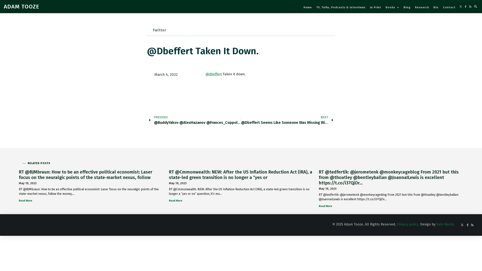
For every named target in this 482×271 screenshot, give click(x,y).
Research (422, 7)
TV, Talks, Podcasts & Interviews (340, 7)
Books (390, 7)
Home (308, 7)
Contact (449, 7)
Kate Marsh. (445, 224)
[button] (475, 6)
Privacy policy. (408, 224)
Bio (436, 7)
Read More (25, 200)
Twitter (159, 30)
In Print (375, 7)
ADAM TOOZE (21, 6)
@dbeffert (214, 74)
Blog (407, 7)
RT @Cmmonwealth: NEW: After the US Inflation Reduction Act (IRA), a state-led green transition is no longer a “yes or (240, 174)
